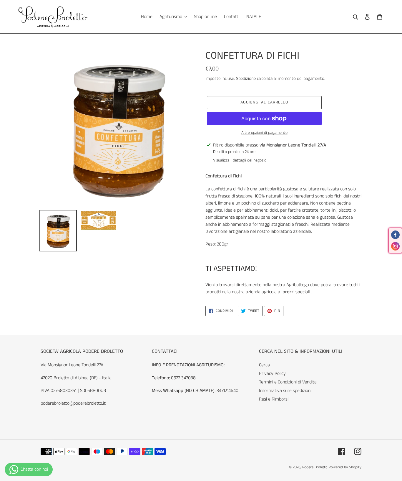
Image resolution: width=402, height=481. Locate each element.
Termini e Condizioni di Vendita (288, 382)
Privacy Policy (272, 373)
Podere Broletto (315, 467)
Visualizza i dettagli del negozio (239, 160)
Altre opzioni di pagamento (264, 133)
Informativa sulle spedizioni (285, 390)
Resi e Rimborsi (273, 399)
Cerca (264, 365)
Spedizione (246, 78)
